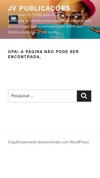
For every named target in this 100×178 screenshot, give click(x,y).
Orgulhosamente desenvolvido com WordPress (48, 142)
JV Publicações (39, 8)
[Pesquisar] (84, 96)
